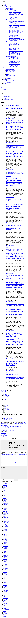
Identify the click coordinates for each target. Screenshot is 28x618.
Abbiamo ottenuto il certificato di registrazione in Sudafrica (15, 377)
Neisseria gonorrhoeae (14, 27)
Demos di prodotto (10, 75)
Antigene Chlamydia (14, 26)
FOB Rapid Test (13, 66)
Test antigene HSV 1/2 (14, 38)
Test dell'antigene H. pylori (15, 53)
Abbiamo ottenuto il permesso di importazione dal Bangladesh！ (15, 363)
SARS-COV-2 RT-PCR (14, 13)
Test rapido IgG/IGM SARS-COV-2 (17, 14)
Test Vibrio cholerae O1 (14, 52)
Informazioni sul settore (11, 71)
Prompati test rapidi (13, 65)
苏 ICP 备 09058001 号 (17, 423)
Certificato (8, 82)
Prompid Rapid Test (13, 57)
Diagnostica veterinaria (11, 6)
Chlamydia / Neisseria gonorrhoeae (17, 25)
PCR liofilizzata (9, 8)
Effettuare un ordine (13, 17)
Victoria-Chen (4, 435)
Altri (7, 60)
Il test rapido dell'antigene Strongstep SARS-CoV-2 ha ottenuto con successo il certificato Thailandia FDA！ (15, 312)
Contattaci (5, 83)
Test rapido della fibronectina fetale (17, 58)
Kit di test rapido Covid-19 (7, 429)
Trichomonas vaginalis (14, 30)
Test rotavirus (12, 47)
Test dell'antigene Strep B (15, 34)
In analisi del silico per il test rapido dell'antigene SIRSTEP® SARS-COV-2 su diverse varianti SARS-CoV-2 (15, 256)
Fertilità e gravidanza (11, 56)
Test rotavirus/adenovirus (15, 44)
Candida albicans (13, 29)
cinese (2, 86)
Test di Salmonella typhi (14, 48)
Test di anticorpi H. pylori (15, 54)
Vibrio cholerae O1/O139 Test (16, 51)
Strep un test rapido (13, 35)
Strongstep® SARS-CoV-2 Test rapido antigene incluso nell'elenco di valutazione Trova (15, 207)
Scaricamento (9, 78)
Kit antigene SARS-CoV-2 (15, 12)
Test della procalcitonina (14, 64)
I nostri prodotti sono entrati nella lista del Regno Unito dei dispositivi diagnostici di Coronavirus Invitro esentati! (15, 154)
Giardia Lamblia (13, 43)
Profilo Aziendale (10, 80)
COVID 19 (6, 395)
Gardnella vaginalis (13, 23)
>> (5, 390)
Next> (3, 390)
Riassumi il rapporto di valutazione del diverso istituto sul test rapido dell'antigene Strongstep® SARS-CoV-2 (15, 285)
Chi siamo (5, 79)
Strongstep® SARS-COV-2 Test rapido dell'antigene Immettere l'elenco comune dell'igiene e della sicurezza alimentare (14, 182)
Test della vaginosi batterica (15, 32)
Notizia (5, 67)
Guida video (12, 18)
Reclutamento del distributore (15, 16)
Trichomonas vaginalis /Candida (16, 31)
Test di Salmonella (13, 49)
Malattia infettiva (10, 19)
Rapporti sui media (10, 70)
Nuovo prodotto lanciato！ (14, 108)
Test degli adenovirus (14, 45)
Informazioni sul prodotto (12, 77)
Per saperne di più (10, 118)
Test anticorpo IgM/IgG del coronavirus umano (15, 427)
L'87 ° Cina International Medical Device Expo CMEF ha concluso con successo (14, 127)
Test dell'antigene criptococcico (16, 36)
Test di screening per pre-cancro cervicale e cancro (16, 40)
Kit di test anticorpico (9, 430)
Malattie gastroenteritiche (12, 41)
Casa (4, 4)
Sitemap (5, 425)
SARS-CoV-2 (9, 9)
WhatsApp (3, 434)
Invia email (3, 433)
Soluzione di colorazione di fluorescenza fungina (15, 62)
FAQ (7, 74)
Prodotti (5, 5)
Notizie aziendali (10, 69)
